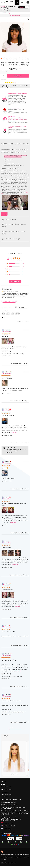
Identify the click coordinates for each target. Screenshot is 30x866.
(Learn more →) (4, 9)
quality (8, 313)
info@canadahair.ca (13, 805)
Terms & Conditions (10, 854)
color (3, 313)
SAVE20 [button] (22, 7)
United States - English (9, 826)
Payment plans (5, 792)
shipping (18, 313)
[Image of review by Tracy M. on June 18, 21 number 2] (11, 510)
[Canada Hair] (9, 2)
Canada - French (7, 829)
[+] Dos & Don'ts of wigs (11, 239)
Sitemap (15, 854)
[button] (28, 20)
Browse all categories (6, 795)
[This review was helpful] (24, 363)
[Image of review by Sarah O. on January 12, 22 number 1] (4, 421)
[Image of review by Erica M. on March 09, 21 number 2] (11, 553)
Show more (5, 318)
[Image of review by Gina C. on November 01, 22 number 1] (4, 341)
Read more (14, 432)
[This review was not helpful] (26, 363)
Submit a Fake (26, 854)
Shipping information (6, 789)
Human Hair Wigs (14, 773)
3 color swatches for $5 (15, 15)
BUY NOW (4, 214)
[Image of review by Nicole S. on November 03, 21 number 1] (4, 473)
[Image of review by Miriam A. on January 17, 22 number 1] (4, 383)
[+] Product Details (9, 219)
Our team (3, 784)
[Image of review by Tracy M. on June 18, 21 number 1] (4, 510)
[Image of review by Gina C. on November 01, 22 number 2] (11, 341)
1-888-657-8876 (16, 799)
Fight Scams (20, 854)
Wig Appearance (10, 87)
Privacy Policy (3, 854)
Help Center (4, 797)
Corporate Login (26, 857)
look (13, 313)
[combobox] (22, 321)
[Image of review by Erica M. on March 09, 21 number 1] (4, 553)
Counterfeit (4, 857)
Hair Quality (22, 85)
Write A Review (15, 281)
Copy (27, 7)
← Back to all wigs (6, 13)
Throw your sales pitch (18, 857)
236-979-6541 (12, 802)
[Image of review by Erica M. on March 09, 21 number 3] (18, 553)
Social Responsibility (10, 857)
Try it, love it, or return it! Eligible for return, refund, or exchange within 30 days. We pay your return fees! (17, 119)
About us (3, 781)
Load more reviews (15, 728)
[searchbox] (8, 307)
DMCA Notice (4, 859)
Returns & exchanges (6, 787)
